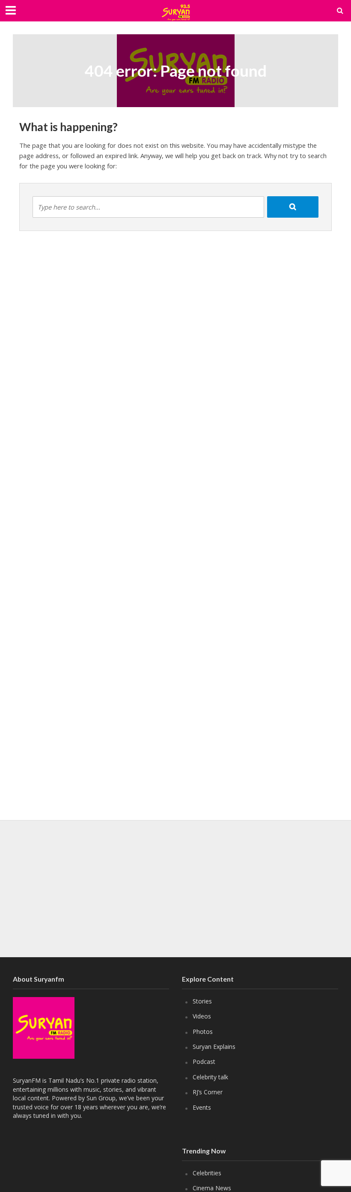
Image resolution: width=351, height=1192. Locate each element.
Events (202, 1107)
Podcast (204, 1061)
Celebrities (207, 1173)
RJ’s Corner (208, 1092)
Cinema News (212, 1188)
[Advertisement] (175, 889)
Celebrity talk (210, 1077)
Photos (203, 1031)
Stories (202, 1001)
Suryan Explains (214, 1046)
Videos (202, 1016)
